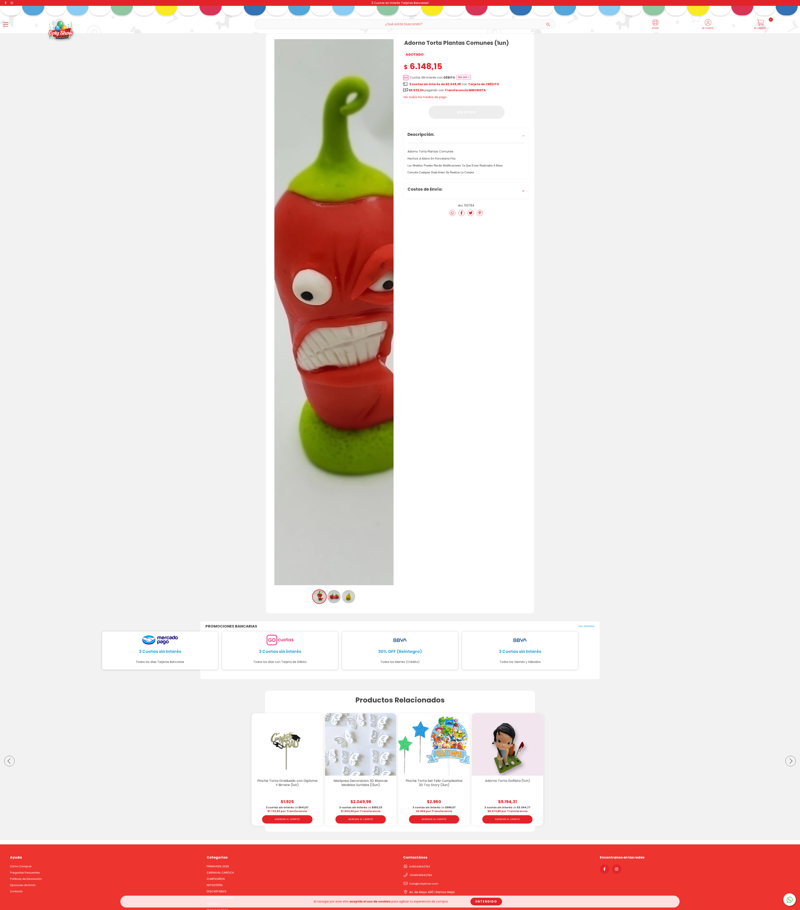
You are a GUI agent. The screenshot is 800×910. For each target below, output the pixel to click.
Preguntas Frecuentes (25, 873)
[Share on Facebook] (461, 214)
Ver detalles (586, 626)
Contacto (16, 891)
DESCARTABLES (216, 891)
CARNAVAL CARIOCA (220, 873)
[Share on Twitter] (471, 214)
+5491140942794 (420, 875)
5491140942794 (419, 867)
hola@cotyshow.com (423, 884)
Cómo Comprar (21, 866)
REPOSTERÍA (215, 885)
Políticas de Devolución (26, 879)
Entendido (486, 901)
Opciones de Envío (23, 885)
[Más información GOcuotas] (463, 77)
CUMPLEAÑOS (216, 879)
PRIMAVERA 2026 (218, 866)
